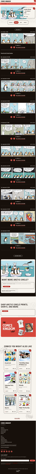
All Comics (2, 433)
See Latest (18, 29)
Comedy (21, 368)
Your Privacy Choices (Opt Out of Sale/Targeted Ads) (8, 445)
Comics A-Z (2, 427)
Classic (7, 368)
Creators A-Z (2, 428)
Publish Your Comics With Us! (5, 447)
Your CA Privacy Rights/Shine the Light (6, 442)
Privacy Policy (3, 438)
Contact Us (2, 437)
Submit (32, 460)
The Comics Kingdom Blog (4, 429)
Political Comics (3, 432)
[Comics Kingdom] (6, 423)
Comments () (18, 45)
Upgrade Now (6, 286)
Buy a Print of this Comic (20, 47)
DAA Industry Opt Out (4, 439)
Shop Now (5, 311)
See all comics (17, 418)
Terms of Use (3, 443)
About (2, 436)
